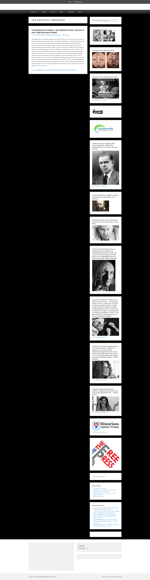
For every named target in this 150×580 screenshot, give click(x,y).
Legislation (44, 11)
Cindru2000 (51, 70)
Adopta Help (71, 11)
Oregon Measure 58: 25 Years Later (101, 491)
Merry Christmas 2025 (98, 496)
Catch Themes (118, 576)
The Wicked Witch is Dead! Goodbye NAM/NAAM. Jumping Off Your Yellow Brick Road (105, 521)
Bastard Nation (78, 1)
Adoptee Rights (40, 70)
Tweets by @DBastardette (98, 476)
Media (79, 11)
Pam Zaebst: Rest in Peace (99, 488)
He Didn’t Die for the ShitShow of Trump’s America (104, 490)
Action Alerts (34, 11)
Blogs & (61, 11)
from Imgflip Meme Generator (99, 99)
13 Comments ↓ (66, 35)
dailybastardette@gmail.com (54, 35)
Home (69, 1)
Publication (65, 70)
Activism (53, 11)
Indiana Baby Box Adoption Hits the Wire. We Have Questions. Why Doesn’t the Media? (104, 516)
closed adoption (58, 70)
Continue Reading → (43, 65)
